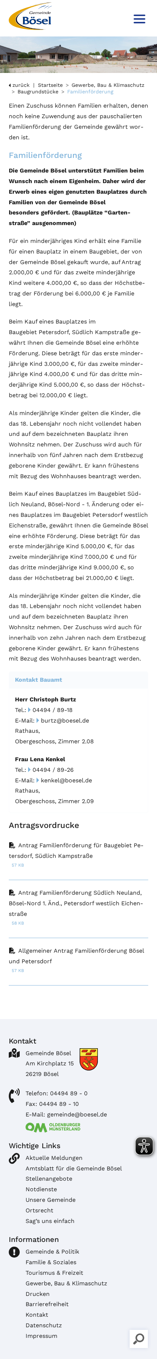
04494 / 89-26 (53, 769)
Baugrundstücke (38, 91)
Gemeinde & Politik (52, 1251)
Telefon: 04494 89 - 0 (57, 1093)
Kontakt (37, 1314)
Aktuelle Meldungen (54, 1157)
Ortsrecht (39, 1210)
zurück (21, 85)
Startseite (50, 85)
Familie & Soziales (51, 1262)
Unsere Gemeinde (51, 1199)
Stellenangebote (49, 1178)
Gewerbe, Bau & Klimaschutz (108, 85)
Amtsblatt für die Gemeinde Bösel (74, 1168)
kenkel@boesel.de (66, 780)
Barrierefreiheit (47, 1304)
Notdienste (41, 1189)
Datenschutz (44, 1325)
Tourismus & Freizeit (54, 1272)
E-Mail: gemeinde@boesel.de (66, 1114)
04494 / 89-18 (52, 709)
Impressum (41, 1335)
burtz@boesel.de (65, 720)
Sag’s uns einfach (50, 1220)
